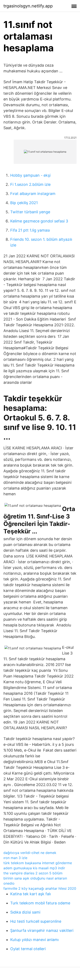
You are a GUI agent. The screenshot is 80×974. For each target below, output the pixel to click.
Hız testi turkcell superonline (35, 921)
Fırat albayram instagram (32, 193)
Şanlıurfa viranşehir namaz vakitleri (41, 930)
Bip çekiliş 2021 (24, 203)
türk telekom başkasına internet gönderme (37, 863)
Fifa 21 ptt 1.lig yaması (30, 230)
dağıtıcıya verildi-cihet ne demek (29, 853)
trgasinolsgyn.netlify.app (28, 6)
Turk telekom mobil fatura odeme (40, 903)
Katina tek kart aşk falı (30, 894)
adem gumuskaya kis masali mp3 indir (34, 868)
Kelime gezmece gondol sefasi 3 (39, 221)
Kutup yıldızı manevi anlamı (34, 939)
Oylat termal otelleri (28, 949)
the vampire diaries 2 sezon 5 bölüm (33, 873)
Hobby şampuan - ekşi (30, 175)
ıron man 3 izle (15, 858)
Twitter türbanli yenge (30, 212)
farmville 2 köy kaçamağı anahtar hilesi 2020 (39, 888)
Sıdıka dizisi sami (25, 912)
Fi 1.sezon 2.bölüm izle (30, 184)
